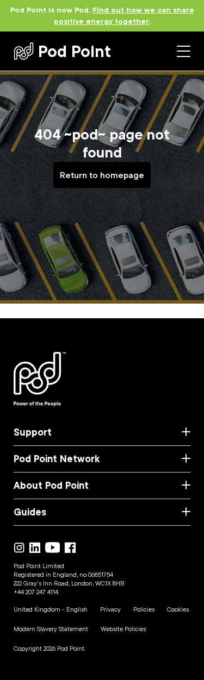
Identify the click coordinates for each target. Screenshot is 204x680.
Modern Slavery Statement (51, 629)
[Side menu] (183, 51)
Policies (143, 609)
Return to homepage (102, 174)
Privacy (110, 609)
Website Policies (123, 629)
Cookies (178, 609)
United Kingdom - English (51, 609)
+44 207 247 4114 (36, 592)
